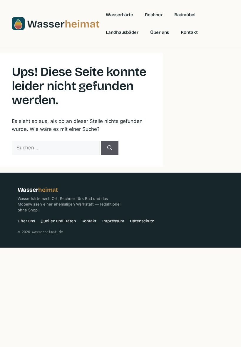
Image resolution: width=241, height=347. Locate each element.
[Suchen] (109, 148)
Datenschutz (142, 220)
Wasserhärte (119, 14)
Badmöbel (184, 14)
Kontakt (189, 32)
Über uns (159, 32)
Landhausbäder (122, 32)
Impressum (113, 220)
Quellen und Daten (58, 220)
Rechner (153, 14)
